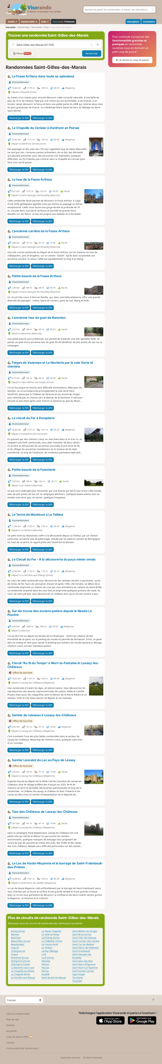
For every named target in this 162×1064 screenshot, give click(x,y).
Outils (11, 21)
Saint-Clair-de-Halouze (84, 937)
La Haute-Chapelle (51, 931)
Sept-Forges (78, 974)
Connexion (149, 21)
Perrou (45, 971)
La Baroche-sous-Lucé (22, 967)
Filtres (23, 53)
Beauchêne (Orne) (20, 941)
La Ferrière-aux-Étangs (23, 977)
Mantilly (46, 961)
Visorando (11, 27)
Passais (45, 967)
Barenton (16, 937)
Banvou (15, 934)
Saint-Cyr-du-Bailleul (83, 944)
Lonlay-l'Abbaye (50, 951)
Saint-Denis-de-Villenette (85, 947)
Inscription (133, 21)
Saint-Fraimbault (81, 951)
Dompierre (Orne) (20, 961)
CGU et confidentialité (17, 1013)
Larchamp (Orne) (50, 937)
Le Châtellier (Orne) (52, 941)
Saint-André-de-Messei (54, 977)
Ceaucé (15, 947)
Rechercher (92, 53)
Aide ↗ (45, 21)
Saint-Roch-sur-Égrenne (85, 967)
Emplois (10, 1025)
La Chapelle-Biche (20, 974)
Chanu (14, 954)
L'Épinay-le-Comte (20, 964)
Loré (44, 954)
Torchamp (77, 977)
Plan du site (12, 1019)
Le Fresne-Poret (50, 944)
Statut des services (71, 1057)
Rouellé (46, 974)
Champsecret (18, 951)
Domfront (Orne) (19, 957)
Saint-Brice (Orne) (81, 934)
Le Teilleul (47, 947)
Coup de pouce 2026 (17, 1036)
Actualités (11, 1031)
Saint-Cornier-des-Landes (85, 941)
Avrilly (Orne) (18, 931)
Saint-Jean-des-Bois (82, 961)
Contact (10, 1042)
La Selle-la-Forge (50, 934)
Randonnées (28, 21)
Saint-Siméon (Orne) (83, 971)
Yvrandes (77, 980)
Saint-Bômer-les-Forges (84, 931)
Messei (45, 964)
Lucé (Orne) (48, 957)
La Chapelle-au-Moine (22, 971)
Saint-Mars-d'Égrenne (84, 964)
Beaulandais (17, 944)
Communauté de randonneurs (22, 1048)
